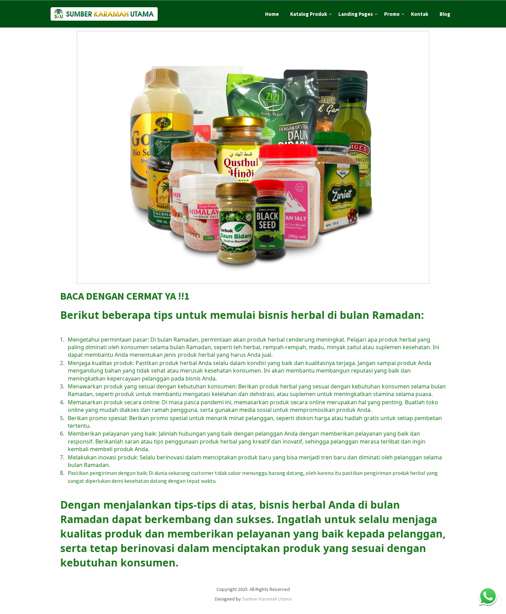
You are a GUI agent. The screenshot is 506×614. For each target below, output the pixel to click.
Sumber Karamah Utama (267, 599)
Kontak (419, 14)
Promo (392, 14)
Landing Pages (355, 14)
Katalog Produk (308, 14)
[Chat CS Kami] (488, 596)
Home (272, 14)
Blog (445, 14)
